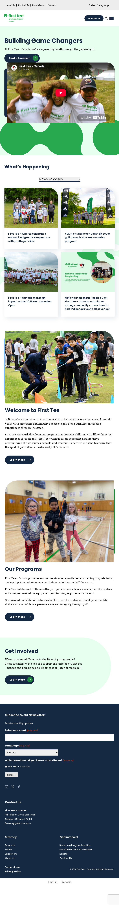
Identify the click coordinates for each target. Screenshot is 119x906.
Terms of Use (12, 867)
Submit (11, 774)
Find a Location (20, 58)
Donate (92, 18)
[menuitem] (52, 882)
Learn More (17, 460)
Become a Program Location (75, 845)
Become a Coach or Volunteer (76, 849)
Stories (8, 849)
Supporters (11, 853)
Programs (10, 845)
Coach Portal (38, 5)
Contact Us (23, 5)
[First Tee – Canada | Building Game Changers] (19, 18)
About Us (11, 5)
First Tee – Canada (19, 766)
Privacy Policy (13, 871)
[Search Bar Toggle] (106, 18)
